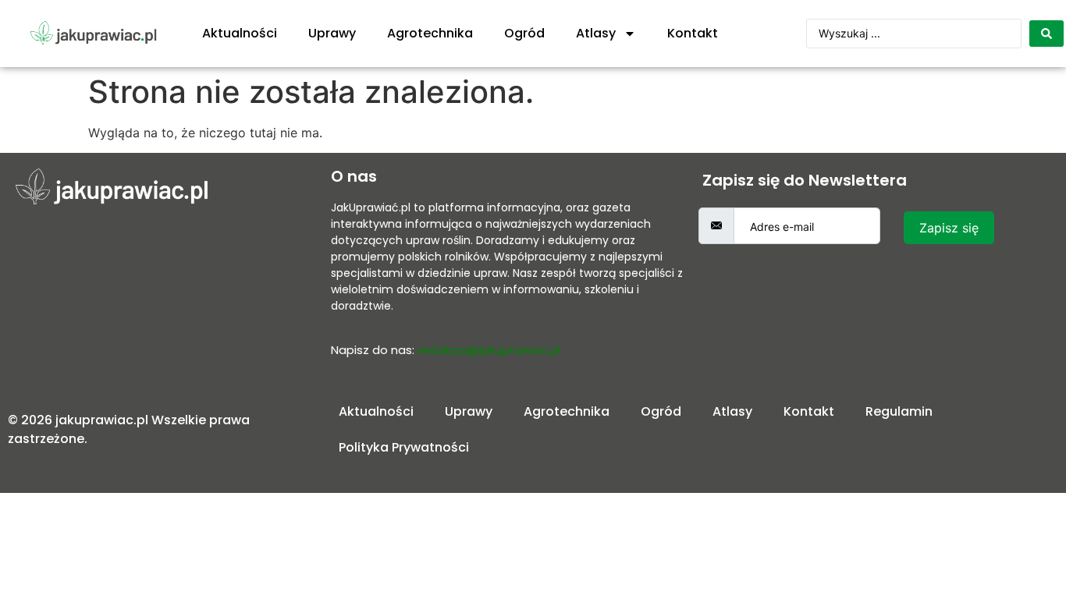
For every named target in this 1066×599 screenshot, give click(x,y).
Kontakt (692, 33)
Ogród (524, 33)
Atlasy (596, 33)
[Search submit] (1046, 33)
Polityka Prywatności (404, 447)
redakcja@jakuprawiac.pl (489, 350)
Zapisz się (949, 228)
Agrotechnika (430, 33)
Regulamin (899, 411)
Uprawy (332, 33)
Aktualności (239, 33)
